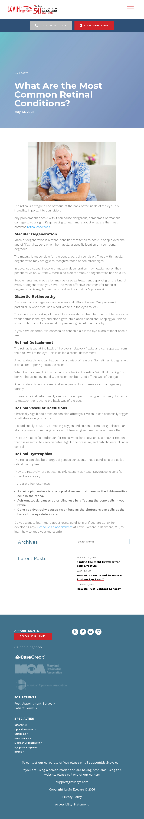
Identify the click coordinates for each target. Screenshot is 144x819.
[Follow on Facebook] (83, 632)
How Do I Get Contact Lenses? (99, 588)
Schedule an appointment (54, 527)
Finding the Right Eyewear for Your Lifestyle (98, 563)
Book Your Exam (96, 25)
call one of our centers (83, 774)
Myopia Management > (27, 747)
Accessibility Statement (72, 804)
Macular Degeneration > (28, 742)
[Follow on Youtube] (90, 632)
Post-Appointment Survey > (34, 703)
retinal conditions (38, 227)
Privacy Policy (72, 797)
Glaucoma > (21, 734)
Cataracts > (21, 725)
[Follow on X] (75, 632)
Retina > (19, 751)
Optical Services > (24, 729)
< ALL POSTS (21, 73)
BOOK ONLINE (32, 636)
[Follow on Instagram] (98, 632)
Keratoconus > (22, 738)
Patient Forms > (25, 708)
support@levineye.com (105, 762)
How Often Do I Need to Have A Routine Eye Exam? (99, 577)
